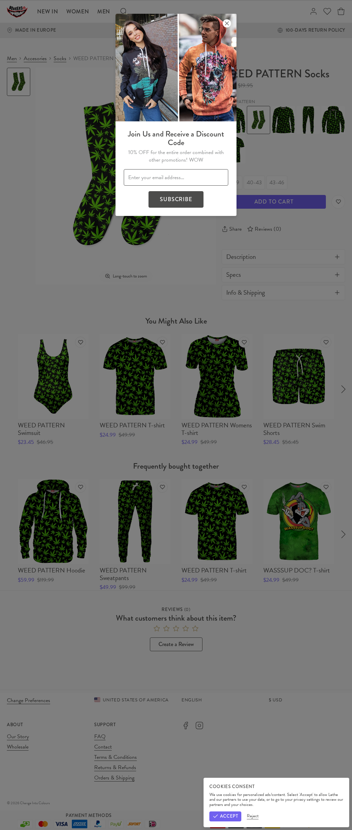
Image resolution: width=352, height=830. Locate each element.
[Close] (227, 23)
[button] (176, 415)
